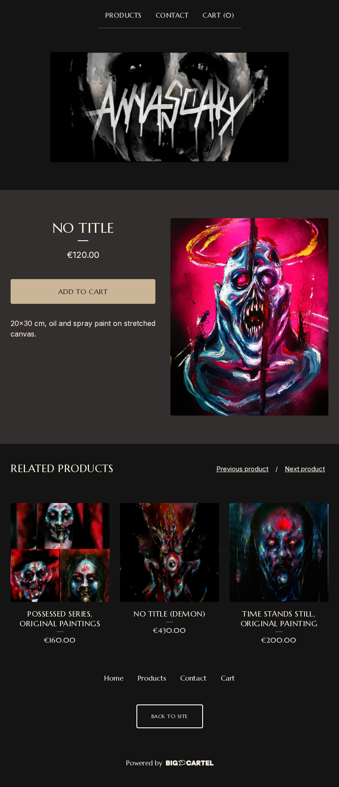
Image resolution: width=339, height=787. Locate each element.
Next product (305, 469)
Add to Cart (83, 291)
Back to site (169, 716)
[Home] (169, 107)
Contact (172, 15)
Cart (228, 677)
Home (114, 677)
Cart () (218, 15)
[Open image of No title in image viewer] (249, 317)
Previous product (242, 469)
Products (123, 15)
